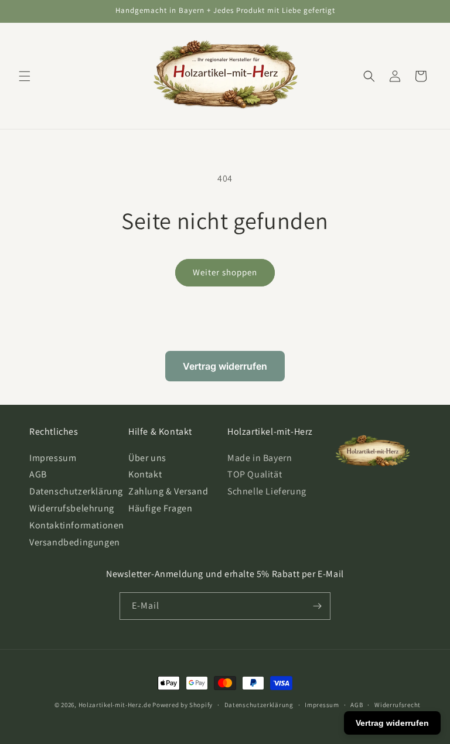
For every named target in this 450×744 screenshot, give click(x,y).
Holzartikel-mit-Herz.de (115, 705)
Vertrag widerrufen (225, 366)
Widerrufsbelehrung (71, 508)
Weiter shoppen (225, 272)
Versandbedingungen (74, 542)
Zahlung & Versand (168, 491)
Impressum (52, 458)
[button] (25, 76)
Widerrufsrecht (397, 705)
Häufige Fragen (160, 508)
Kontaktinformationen (76, 525)
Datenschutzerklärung (76, 491)
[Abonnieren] (317, 606)
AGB (38, 474)
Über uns (147, 458)
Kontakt (145, 474)
